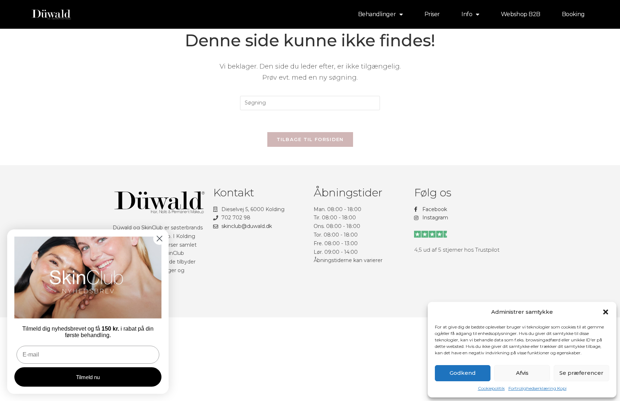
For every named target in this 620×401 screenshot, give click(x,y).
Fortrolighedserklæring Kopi (537, 388)
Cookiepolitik (491, 388)
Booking (573, 14)
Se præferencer (581, 372)
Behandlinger (377, 14)
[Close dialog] (159, 238)
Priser (432, 14)
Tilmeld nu (88, 377)
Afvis (522, 372)
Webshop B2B (520, 14)
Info (466, 14)
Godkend (463, 372)
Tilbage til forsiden (310, 139)
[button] (605, 312)
